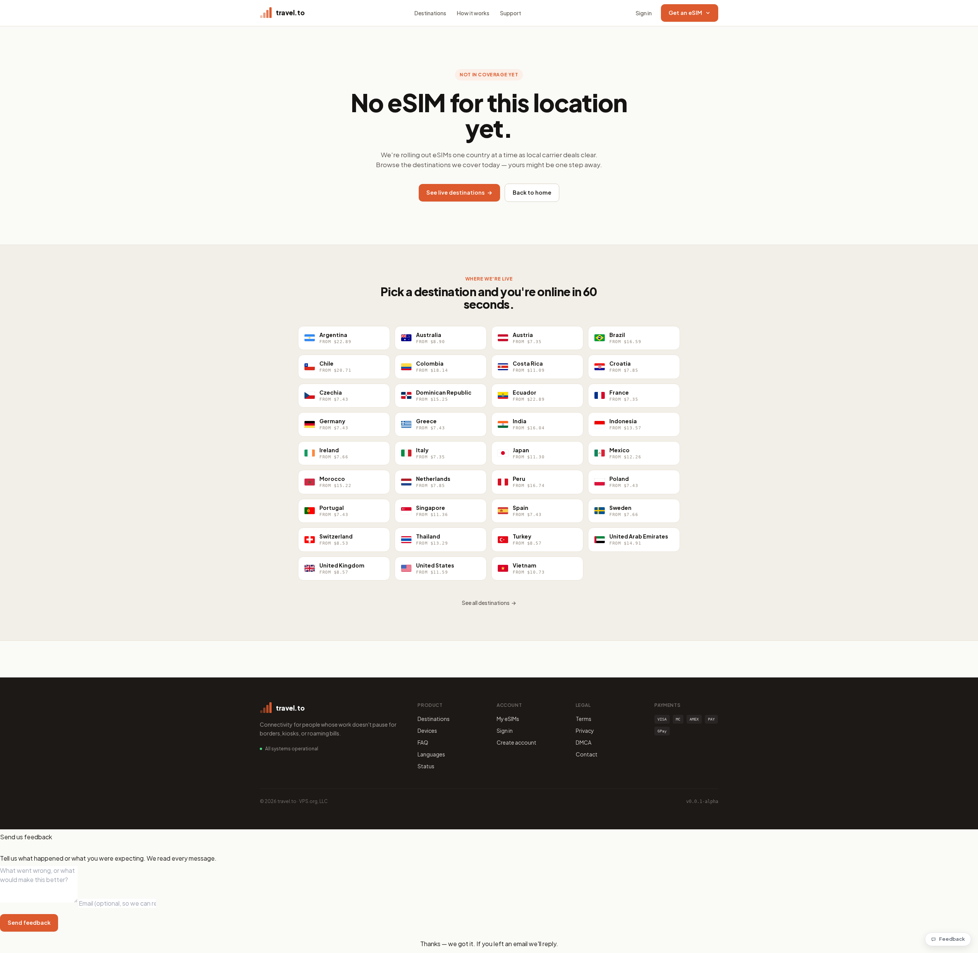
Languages (431, 754)
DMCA (583, 742)
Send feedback (29, 922)
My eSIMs (508, 718)
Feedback (952, 939)
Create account (516, 742)
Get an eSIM (685, 12)
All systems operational (291, 748)
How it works (473, 13)
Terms (583, 718)
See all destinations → (489, 602)
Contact (586, 754)
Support (510, 13)
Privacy (585, 730)
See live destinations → (459, 192)
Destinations (430, 13)
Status (426, 766)
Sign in (644, 13)
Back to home (532, 192)
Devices (427, 730)
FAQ (423, 742)
